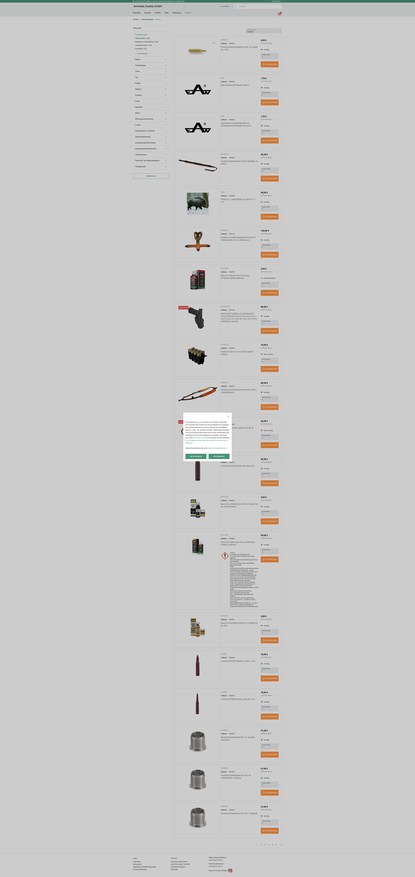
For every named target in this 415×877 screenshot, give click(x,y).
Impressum (223, 448)
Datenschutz (212, 448)
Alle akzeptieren (219, 456)
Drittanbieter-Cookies (200, 438)
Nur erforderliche (196, 456)
